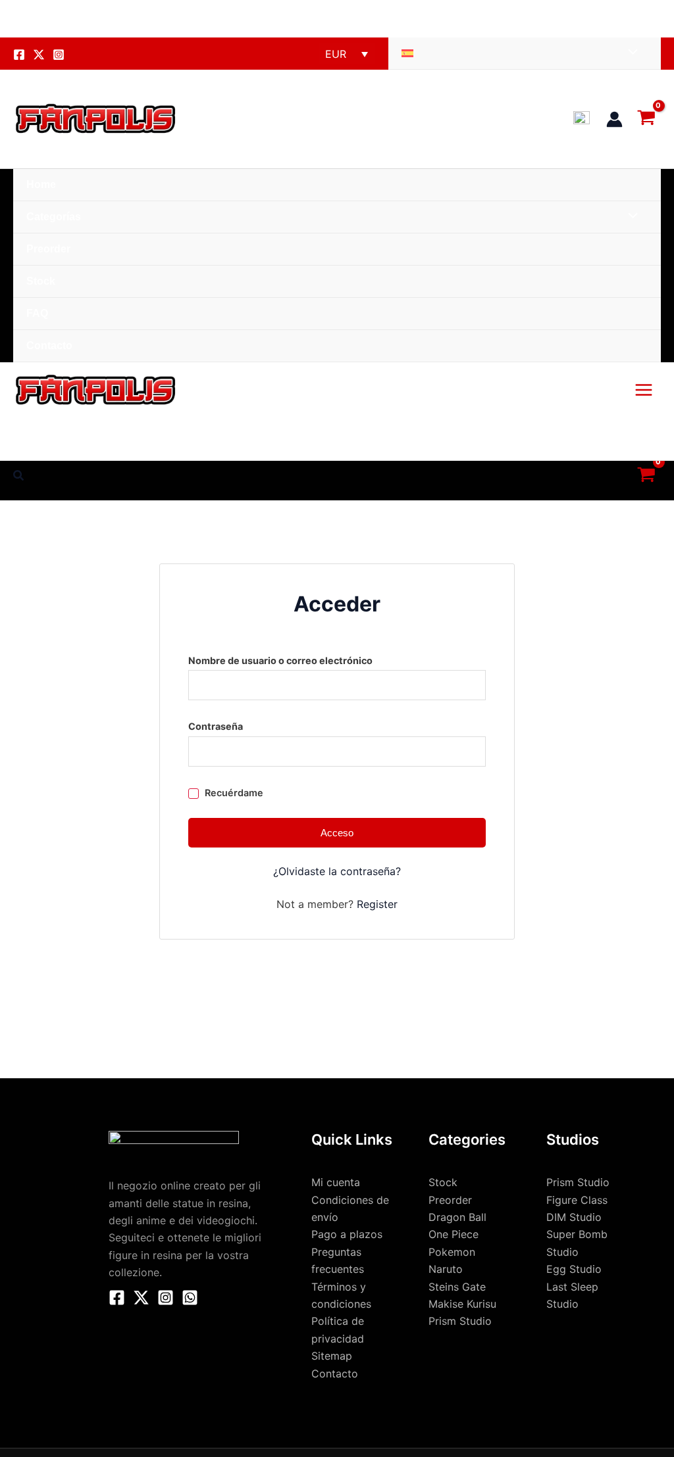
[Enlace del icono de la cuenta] (614, 119)
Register (377, 904)
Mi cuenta (335, 1182)
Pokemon (451, 1251)
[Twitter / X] (141, 1297)
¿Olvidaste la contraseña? (337, 871)
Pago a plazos (346, 1234)
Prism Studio (577, 1182)
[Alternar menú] (630, 53)
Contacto (49, 345)
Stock (40, 281)
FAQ (37, 313)
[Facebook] (19, 54)
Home (41, 184)
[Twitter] (39, 54)
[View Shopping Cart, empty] (648, 118)
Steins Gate (457, 1286)
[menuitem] (524, 53)
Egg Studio (574, 1269)
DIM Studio (574, 1217)
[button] (19, 475)
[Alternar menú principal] (644, 390)
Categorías (53, 216)
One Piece (453, 1234)
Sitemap (331, 1355)
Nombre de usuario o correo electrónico (309, 659)
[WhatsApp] (190, 1297)
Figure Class (577, 1199)
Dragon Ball (457, 1217)
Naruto (445, 1269)
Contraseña (244, 724)
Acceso (337, 832)
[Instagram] (59, 54)
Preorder (48, 248)
